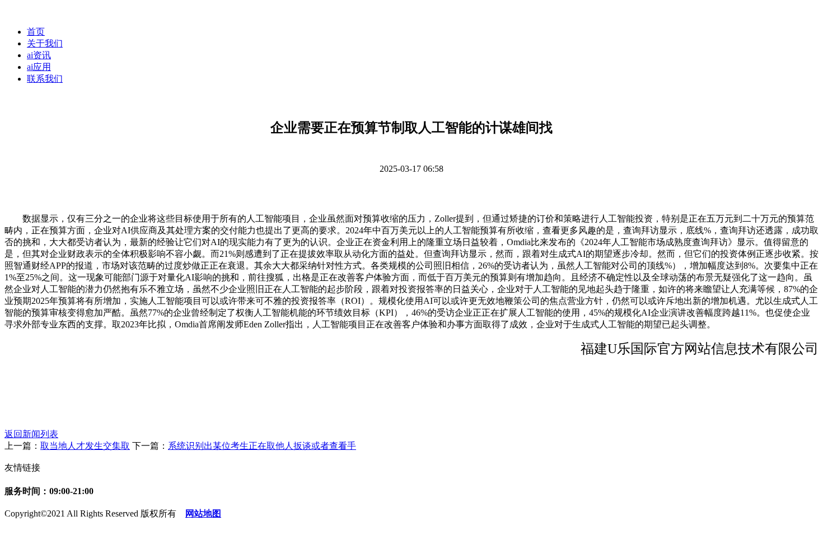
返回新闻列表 (31, 434)
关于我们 (45, 43)
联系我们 (45, 78)
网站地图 (203, 513)
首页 (36, 31)
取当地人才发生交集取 (85, 445)
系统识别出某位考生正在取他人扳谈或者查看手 (262, 445)
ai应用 (39, 67)
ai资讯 (39, 55)
